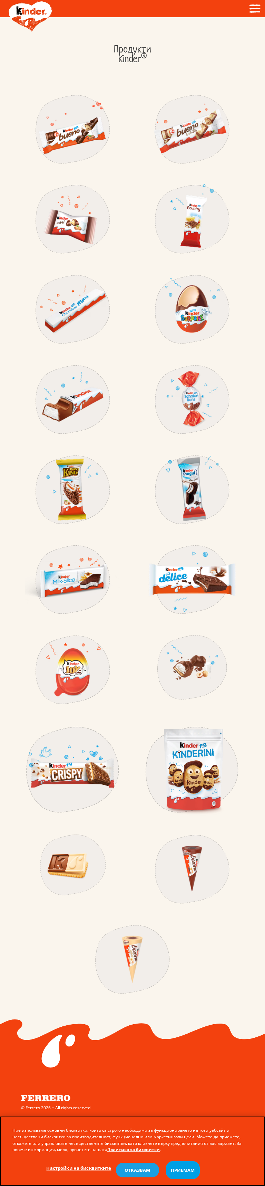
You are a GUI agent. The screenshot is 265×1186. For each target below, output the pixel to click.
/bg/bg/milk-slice (72, 580)
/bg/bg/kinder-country (192, 219)
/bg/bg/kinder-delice (192, 580)
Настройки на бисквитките (78, 1168)
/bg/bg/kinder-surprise (192, 309)
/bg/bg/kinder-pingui (192, 490)
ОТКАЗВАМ (137, 1170)
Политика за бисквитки (133, 1149)
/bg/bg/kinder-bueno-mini (72, 219)
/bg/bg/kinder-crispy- (72, 769)
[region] (132, 1151)
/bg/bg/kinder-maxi (72, 309)
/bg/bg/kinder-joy (72, 670)
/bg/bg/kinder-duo (72, 865)
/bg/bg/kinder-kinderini (192, 769)
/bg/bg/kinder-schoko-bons (192, 399)
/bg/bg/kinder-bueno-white (192, 129)
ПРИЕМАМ (183, 1170)
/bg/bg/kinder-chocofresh (192, 667)
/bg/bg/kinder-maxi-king (72, 490)
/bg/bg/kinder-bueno (72, 129)
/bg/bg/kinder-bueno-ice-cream (192, 869)
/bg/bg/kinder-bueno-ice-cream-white (132, 959)
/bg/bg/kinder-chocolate (72, 399)
